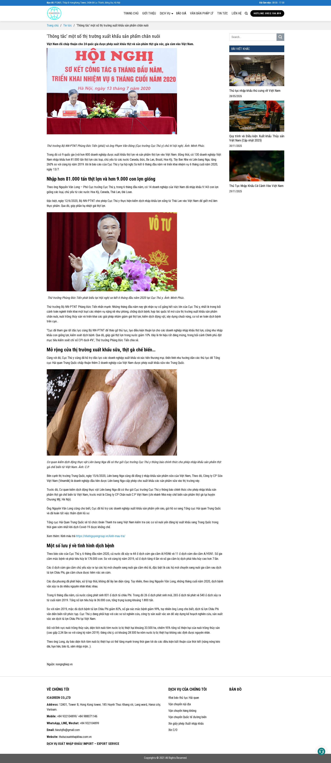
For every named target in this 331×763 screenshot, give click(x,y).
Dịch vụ (165, 13)
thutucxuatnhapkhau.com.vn (75, 737)
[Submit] (280, 37)
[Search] (246, 13)
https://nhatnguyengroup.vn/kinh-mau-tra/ (100, 536)
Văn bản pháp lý (201, 13)
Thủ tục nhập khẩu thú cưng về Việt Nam (254, 90)
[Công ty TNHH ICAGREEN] (66, 13)
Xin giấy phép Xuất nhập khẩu (186, 723)
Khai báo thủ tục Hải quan (183, 697)
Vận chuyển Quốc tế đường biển (187, 717)
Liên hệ (237, 13)
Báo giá (181, 13)
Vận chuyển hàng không (182, 711)
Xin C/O (172, 730)
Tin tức (222, 13)
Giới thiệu (149, 13)
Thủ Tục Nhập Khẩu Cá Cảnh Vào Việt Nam (256, 186)
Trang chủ (131, 13)
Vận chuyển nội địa (179, 704)
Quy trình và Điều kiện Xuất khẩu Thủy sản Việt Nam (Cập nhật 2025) (256, 138)
